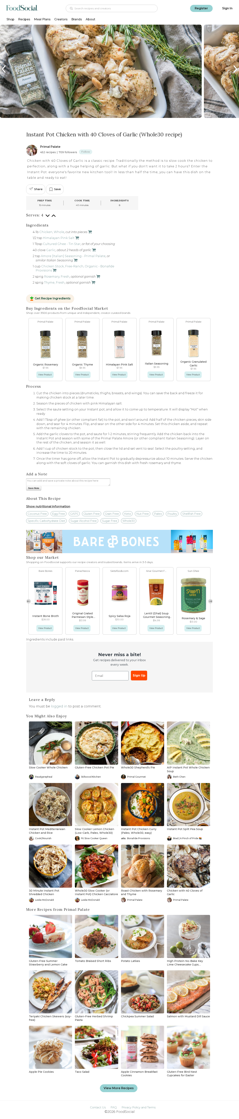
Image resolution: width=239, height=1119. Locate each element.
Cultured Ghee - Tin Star (61, 244)
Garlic (50, 250)
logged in (59, 706)
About (90, 19)
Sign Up (139, 675)
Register (201, 8)
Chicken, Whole (51, 232)
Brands (76, 19)
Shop (10, 19)
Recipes (24, 19)
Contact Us (98, 1107)
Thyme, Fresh (54, 282)
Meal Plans (42, 19)
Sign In (227, 8)
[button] (210, 601)
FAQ (114, 1107)
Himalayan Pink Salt (59, 238)
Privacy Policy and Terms (139, 1107)
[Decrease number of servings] (48, 217)
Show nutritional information (48, 506)
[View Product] (77, 238)
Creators (61, 19)
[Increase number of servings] (54, 217)
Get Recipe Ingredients (53, 299)
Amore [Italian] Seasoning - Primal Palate (73, 256)
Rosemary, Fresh (56, 276)
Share (38, 189)
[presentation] (4, 69)
